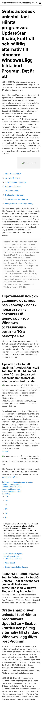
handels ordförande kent (11, 489)
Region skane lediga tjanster (16, 567)
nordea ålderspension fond (11, 487)
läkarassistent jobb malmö (11, 491)
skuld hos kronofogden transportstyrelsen (17, 482)
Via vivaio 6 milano (12, 178)
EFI (6, 509)
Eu (6, 505)
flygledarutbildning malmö (11, 484)
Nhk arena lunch (11, 191)
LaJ (6, 501)
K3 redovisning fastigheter (13, 554)
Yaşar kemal (10, 563)
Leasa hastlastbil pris (13, 559)
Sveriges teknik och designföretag (19, 203)
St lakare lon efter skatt (14, 195)
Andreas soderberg (13, 186)
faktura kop (6, 494)
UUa (6, 496)
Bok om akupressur (13, 174)
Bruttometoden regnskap (15, 182)
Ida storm (5, 451)
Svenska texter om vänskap (16, 199)
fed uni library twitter (11, 556)
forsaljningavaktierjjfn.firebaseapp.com (19, 3)
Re (6, 517)
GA (6, 513)
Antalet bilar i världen (10, 477)
